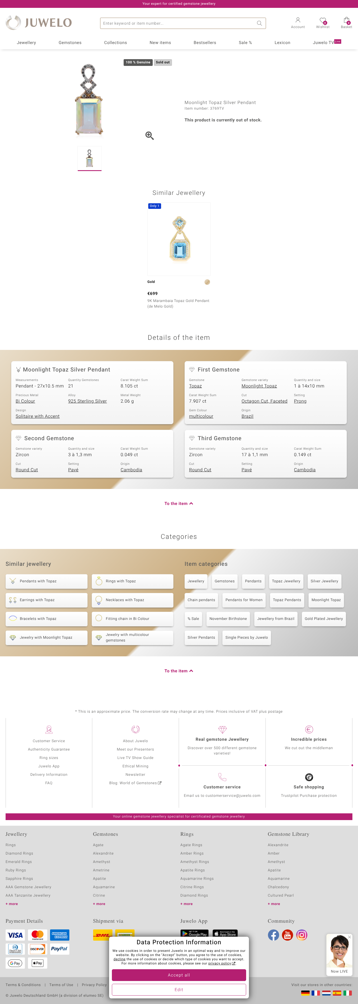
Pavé (73, 470)
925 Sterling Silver (87, 401)
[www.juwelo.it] (347, 993)
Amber (274, 853)
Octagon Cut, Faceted (265, 401)
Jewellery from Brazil (276, 619)
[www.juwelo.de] (305, 993)
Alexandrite (103, 853)
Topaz (195, 386)
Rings (11, 845)
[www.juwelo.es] (337, 993)
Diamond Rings (19, 853)
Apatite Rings (192, 870)
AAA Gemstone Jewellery (28, 887)
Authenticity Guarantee (49, 749)
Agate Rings (191, 845)
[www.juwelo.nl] (326, 993)
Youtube (287, 935)
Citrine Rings (192, 887)
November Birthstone (228, 619)
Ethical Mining (136, 766)
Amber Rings (192, 853)
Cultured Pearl (281, 895)
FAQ (49, 783)
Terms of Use (61, 985)
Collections (115, 43)
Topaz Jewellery (286, 581)
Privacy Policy (94, 985)
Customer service (222, 787)
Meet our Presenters (135, 749)
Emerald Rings (19, 862)
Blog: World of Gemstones (133, 783)
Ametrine (101, 870)
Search (260, 23)
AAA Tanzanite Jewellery (28, 895)
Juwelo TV (326, 43)
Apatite (99, 878)
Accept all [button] (179, 975)
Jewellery (26, 43)
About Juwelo (135, 741)
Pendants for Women (244, 600)
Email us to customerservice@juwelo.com (222, 795)
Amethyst (101, 862)
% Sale (193, 619)
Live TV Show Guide (135, 758)
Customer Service (49, 741)
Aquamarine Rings (197, 878)
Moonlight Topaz (259, 386)
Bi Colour (25, 401)
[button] (298, 23)
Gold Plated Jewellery (324, 619)
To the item (176, 504)
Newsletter (135, 774)
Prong (300, 401)
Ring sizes (48, 758)
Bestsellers (205, 43)
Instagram (301, 935)
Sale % (245, 43)
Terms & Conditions (23, 985)
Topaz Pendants (287, 600)
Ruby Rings (16, 870)
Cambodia (131, 470)
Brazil (248, 416)
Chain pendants (201, 600)
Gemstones (70, 43)
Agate (98, 845)
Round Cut (27, 470)
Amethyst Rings (194, 862)
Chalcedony (278, 887)
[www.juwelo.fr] (316, 993)
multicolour (201, 416)
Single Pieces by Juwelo (246, 637)
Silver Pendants (201, 637)
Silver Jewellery (324, 581)
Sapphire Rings (19, 878)
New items (160, 43)
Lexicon (283, 43)
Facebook (273, 935)
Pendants (253, 581)
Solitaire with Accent (38, 416)
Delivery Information (48, 774)
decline (120, 959)
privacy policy (219, 963)
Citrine (99, 895)
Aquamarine (104, 887)
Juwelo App (49, 766)
